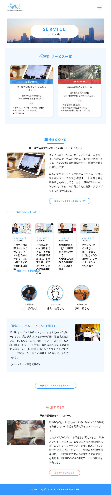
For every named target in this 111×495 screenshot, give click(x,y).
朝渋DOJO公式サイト (65, 473)
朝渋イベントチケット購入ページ (70, 201)
